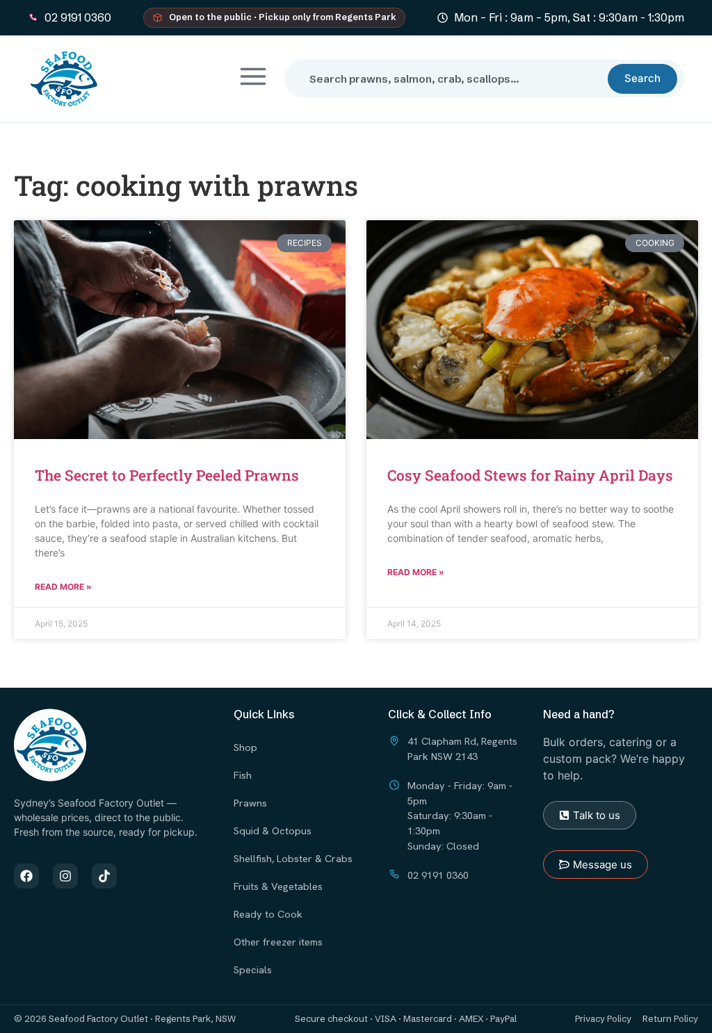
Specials (253, 969)
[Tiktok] (104, 876)
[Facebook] (26, 876)
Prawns (250, 802)
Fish (243, 775)
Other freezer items (278, 941)
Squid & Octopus (273, 830)
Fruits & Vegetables (278, 886)
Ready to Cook (268, 913)
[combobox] (451, 78)
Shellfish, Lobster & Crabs (293, 858)
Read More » (63, 586)
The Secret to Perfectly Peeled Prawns (167, 475)
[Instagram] (65, 876)
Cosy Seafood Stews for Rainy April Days (530, 475)
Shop (245, 747)
